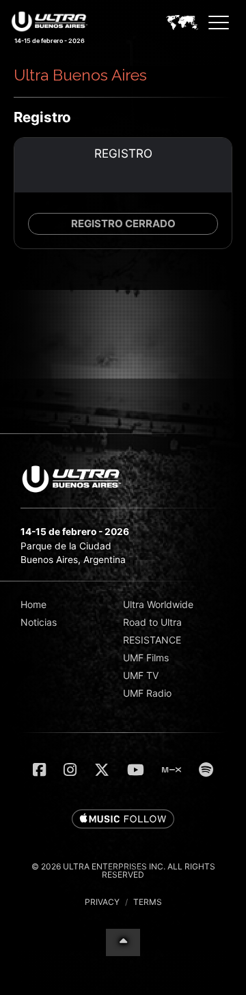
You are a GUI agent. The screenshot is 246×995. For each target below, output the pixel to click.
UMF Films (146, 657)
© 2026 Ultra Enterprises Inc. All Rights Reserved (123, 870)
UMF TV (141, 675)
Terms (147, 902)
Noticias (38, 622)
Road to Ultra (152, 622)
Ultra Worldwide (158, 604)
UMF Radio (147, 693)
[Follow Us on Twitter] (101, 770)
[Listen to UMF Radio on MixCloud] (171, 770)
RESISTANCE (152, 640)
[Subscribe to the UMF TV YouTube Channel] (135, 770)
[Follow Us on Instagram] (70, 770)
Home (33, 604)
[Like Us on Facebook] (39, 770)
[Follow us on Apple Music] (123, 819)
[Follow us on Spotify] (206, 770)
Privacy (102, 902)
